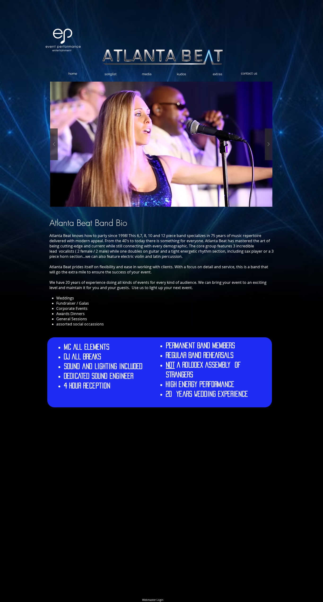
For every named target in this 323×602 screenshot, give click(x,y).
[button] (161, 144)
